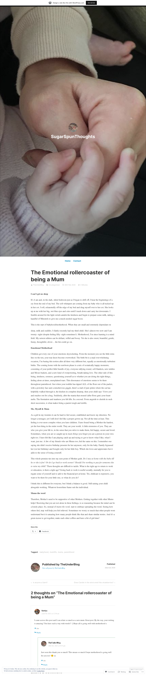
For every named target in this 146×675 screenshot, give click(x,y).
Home (67, 261)
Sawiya (44, 610)
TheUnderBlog (38, 285)
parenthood (69, 552)
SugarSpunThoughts (73, 136)
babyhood (44, 552)
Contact (77, 261)
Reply (39, 632)
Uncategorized (54, 285)
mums (60, 552)
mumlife (53, 552)
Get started (91, 3)
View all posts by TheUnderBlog (53, 568)
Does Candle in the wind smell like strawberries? (93, 582)
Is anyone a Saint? (39, 582)
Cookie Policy (41, 671)
